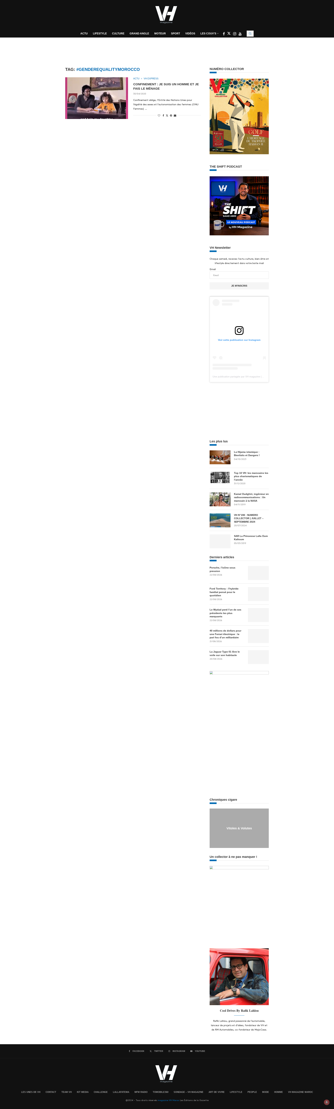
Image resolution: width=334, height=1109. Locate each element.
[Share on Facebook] (163, 115)
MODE (265, 1092)
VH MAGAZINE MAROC (300, 1092)
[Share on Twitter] (167, 115)
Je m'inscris (239, 285)
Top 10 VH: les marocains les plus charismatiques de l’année (251, 476)
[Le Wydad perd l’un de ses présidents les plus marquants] (258, 615)
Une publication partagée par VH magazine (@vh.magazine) (246, 376)
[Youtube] (240, 34)
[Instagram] (235, 34)
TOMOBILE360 (160, 1092)
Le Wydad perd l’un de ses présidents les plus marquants (225, 613)
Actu (84, 33)
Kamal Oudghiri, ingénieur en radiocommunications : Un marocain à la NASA (251, 497)
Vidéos (190, 33)
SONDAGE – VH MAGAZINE (188, 1092)
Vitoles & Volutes (239, 828)
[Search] (250, 34)
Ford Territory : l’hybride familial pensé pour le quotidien (224, 592)
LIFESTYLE (236, 1092)
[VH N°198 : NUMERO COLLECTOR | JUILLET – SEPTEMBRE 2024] (220, 520)
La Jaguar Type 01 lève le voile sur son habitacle (225, 653)
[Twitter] (229, 34)
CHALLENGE (101, 1092)
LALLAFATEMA (121, 1092)
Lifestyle (100, 33)
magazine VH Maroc (168, 1100)
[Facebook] (224, 34)
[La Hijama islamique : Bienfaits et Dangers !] (220, 457)
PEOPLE (252, 1092)
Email (213, 269)
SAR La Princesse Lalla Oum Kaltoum (251, 538)
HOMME (278, 1092)
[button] (212, 828)
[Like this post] (159, 115)
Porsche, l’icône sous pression (222, 569)
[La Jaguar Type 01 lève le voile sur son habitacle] (258, 657)
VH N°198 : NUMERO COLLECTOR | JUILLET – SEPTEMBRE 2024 (249, 518)
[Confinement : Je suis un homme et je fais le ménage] (96, 98)
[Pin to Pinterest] (171, 115)
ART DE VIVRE (217, 1092)
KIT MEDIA (83, 1092)
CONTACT (51, 1092)
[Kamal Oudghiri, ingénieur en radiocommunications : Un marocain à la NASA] (220, 499)
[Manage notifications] (326, 1102)
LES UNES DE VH (30, 1092)
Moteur (160, 33)
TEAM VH (66, 1092)
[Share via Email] (175, 115)
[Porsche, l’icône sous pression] (258, 573)
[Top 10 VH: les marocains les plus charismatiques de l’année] (220, 478)
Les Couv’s (208, 33)
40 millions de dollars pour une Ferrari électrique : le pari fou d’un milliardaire (225, 634)
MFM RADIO (141, 1092)
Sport (175, 33)
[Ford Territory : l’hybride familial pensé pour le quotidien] (258, 594)
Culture (118, 33)
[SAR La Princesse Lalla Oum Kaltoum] (220, 541)
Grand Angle (139, 33)
